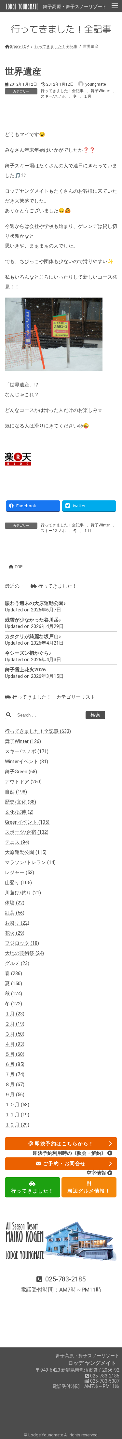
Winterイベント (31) (26, 762)
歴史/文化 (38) (20, 802)
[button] (61, 1285)
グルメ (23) (17, 964)
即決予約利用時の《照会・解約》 (70, 1153)
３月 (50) (14, 1034)
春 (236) (13, 974)
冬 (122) (13, 1004)
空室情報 (97, 1173)
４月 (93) (14, 1044)
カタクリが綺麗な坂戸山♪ (33, 637)
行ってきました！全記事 (62, 91)
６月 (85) (14, 1065)
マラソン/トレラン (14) (30, 863)
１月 (87, 96)
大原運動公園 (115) (26, 853)
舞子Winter (100, 91)
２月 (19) (14, 1024)
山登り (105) (18, 883)
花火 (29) (14, 933)
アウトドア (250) (23, 782)
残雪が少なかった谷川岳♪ (33, 620)
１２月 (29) (17, 1125)
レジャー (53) (19, 873)
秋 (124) (13, 994)
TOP (17, 567)
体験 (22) (14, 903)
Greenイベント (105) (27, 822)
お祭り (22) (17, 923)
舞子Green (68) (21, 772)
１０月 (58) (17, 1105)
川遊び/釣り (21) (23, 893)
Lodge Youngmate (46, 1434)
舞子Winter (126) (23, 742)
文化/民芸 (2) (19, 812)
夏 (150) (13, 984)
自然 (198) (16, 792)
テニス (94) (17, 842)
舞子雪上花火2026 (25, 670)
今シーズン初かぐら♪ (28, 653)
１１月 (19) (17, 1115)
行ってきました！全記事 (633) (38, 731)
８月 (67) (14, 1085)
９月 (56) (14, 1095)
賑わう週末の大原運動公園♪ (35, 604)
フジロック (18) (22, 943)
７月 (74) (14, 1075)
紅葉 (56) (14, 913)
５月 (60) (14, 1054)
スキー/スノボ (53, 96)
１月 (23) (14, 1014)
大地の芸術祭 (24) (24, 954)
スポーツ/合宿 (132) (26, 832)
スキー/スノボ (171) (26, 752)
